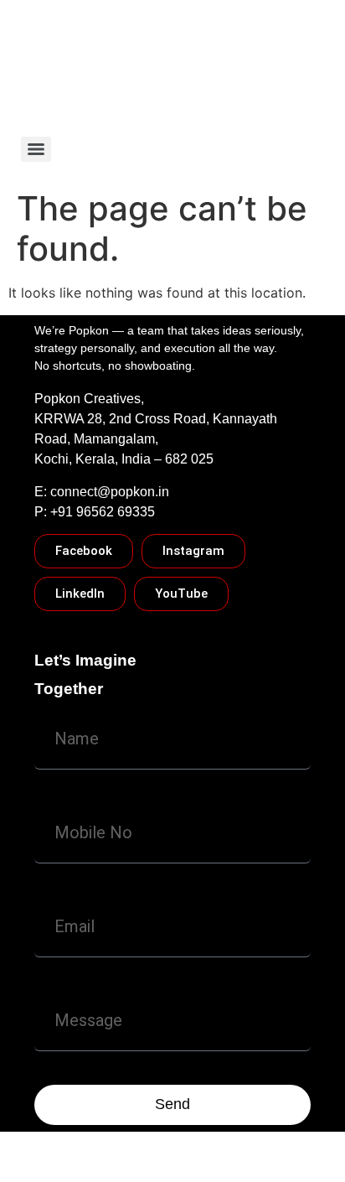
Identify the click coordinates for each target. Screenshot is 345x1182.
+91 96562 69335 (102, 512)
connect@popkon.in (109, 492)
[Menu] (36, 149)
